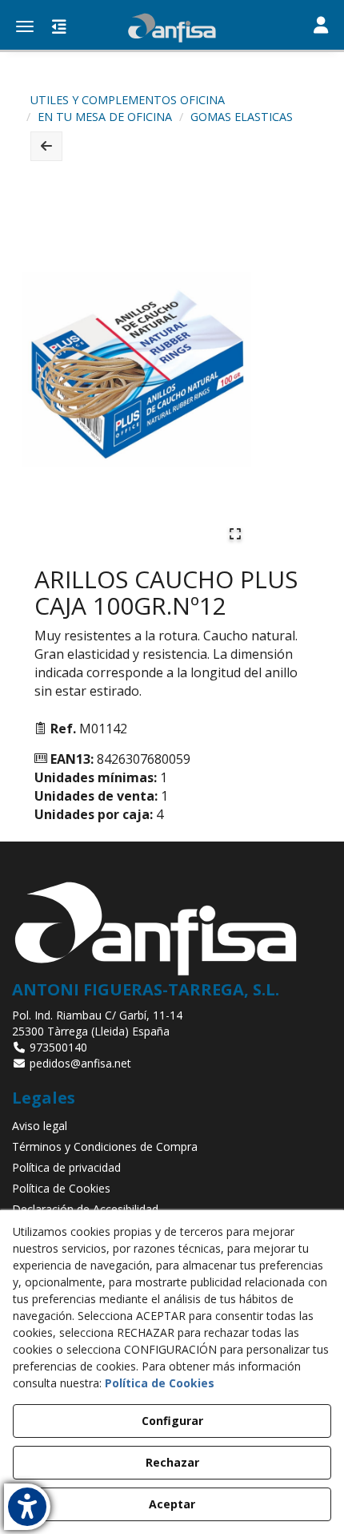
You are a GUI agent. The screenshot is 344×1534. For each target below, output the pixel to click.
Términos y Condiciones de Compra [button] (105, 1146)
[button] (172, 28)
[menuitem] (172, 1126)
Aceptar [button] (172, 1504)
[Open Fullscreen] (235, 534)
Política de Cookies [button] (61, 1188)
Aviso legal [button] (39, 1125)
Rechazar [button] (172, 1462)
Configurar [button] (172, 1420)
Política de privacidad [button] (66, 1167)
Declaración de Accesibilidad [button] (85, 1209)
